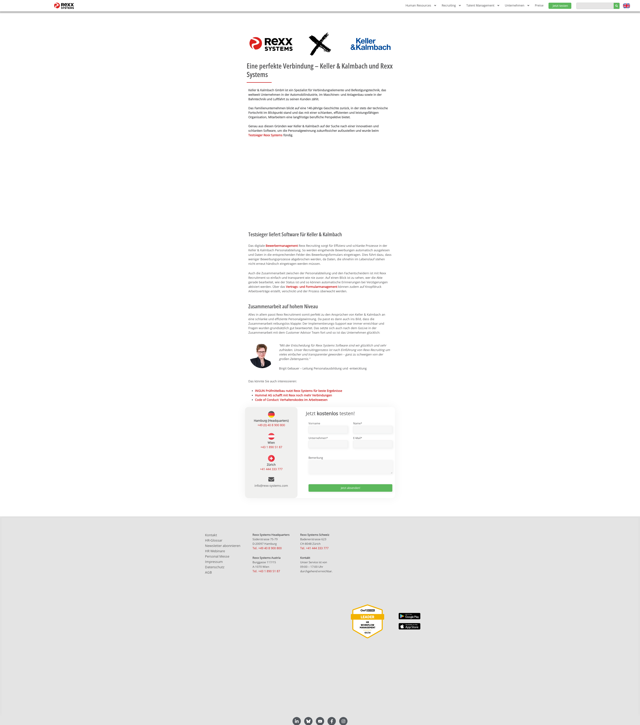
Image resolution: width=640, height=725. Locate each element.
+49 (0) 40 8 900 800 (271, 425)
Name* (357, 423)
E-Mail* (357, 438)
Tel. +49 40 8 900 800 (267, 548)
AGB (208, 572)
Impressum (214, 561)
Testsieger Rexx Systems (265, 135)
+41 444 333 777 (271, 469)
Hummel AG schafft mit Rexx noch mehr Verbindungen (294, 395)
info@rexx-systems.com (271, 486)
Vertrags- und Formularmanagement (311, 287)
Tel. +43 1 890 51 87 (266, 571)
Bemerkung (315, 458)
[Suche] (617, 6)
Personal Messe (217, 556)
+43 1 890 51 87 (271, 447)
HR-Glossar (213, 540)
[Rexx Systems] (367, 621)
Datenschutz (214, 567)
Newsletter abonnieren (222, 545)
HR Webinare (215, 551)
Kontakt (211, 535)
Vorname (314, 423)
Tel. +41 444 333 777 (314, 548)
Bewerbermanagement (282, 246)
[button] (420, 5)
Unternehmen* (318, 438)
